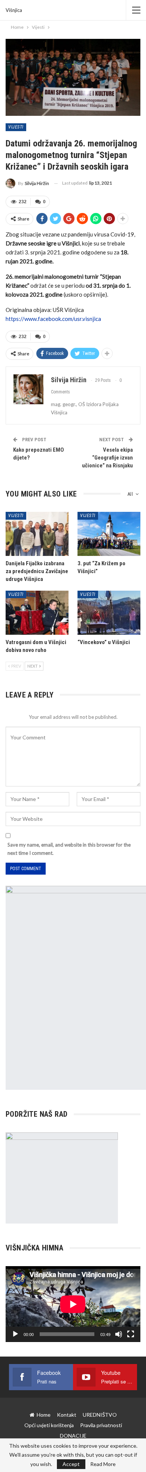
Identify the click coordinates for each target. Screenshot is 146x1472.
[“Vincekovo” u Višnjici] (108, 613)
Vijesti (16, 127)
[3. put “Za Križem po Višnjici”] (108, 534)
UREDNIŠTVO (100, 1414)
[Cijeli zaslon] (130, 1334)
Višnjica (14, 10)
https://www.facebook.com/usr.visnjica (53, 318)
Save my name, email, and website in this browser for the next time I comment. (69, 849)
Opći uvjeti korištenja (49, 1425)
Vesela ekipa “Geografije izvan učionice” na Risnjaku (107, 457)
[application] (73, 1304)
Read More (103, 1464)
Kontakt (66, 1414)
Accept (71, 1464)
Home (44, 1414)
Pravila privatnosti (101, 1425)
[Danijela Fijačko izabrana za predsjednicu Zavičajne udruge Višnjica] (37, 534)
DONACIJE (73, 1435)
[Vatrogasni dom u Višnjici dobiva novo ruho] (37, 613)
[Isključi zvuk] (118, 1334)
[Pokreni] (15, 1334)
